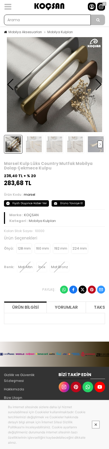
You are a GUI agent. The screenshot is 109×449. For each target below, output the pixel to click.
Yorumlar (66, 307)
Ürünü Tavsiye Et (71, 203)
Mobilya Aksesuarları (25, 32)
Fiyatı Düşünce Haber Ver (29, 203)
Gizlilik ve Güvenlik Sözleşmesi (19, 377)
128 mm (24, 248)
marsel (29, 194)
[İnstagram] (64, 387)
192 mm (60, 248)
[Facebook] (73, 290)
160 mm (42, 248)
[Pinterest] (92, 290)
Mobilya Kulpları (60, 32)
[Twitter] (83, 290)
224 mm (79, 248)
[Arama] (98, 20)
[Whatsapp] (64, 290)
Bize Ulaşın (13, 397)
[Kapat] (96, 425)
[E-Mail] (101, 290)
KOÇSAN (31, 214)
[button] (10, 84)
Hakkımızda (14, 389)
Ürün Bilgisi (25, 307)
